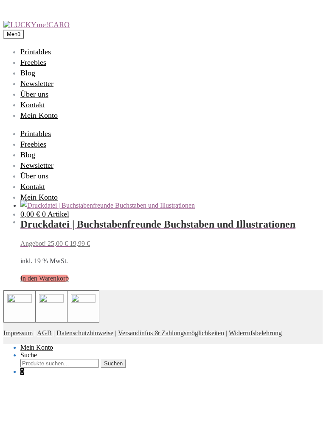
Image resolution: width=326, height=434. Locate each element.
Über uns (34, 94)
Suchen (113, 363)
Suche (28, 355)
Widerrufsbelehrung (255, 333)
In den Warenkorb (44, 278)
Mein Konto (39, 115)
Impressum (18, 333)
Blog (27, 73)
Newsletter (36, 83)
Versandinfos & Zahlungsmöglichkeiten (171, 333)
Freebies (33, 62)
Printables (35, 51)
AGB (44, 333)
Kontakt (32, 104)
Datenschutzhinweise (84, 333)
